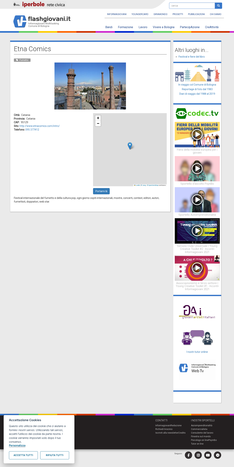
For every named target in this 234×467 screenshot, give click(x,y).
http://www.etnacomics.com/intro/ (40, 125)
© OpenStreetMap (152, 185)
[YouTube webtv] (208, 455)
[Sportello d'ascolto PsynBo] (197, 168)
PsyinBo (212, 440)
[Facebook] (188, 455)
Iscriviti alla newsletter (166, 433)
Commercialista (199, 429)
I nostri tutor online (197, 351)
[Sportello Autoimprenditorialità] (197, 199)
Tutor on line (197, 444)
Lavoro (143, 27)
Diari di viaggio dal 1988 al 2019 (197, 93)
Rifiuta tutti (54, 455)
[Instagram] (198, 455)
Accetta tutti (23, 455)
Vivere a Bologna (163, 27)
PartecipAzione (190, 27)
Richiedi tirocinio (163, 429)
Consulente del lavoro (202, 433)
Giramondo (160, 14)
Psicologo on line (199, 440)
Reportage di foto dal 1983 (197, 89)
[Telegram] (217, 455)
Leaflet (137, 185)
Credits (182, 433)
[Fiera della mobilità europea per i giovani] (197, 134)
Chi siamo (215, 14)
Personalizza (17, 445)
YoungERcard (140, 14)
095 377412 (32, 129)
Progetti (178, 14)
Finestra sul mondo (201, 436)
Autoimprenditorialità (201, 425)
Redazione (176, 425)
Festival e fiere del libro (192, 56)
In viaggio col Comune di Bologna (197, 84)
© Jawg (143, 185)
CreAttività (211, 27)
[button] (130, 146)
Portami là (101, 191)
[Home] (43, 22)
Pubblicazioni (196, 14)
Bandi (108, 27)
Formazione (125, 27)
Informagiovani (117, 14)
